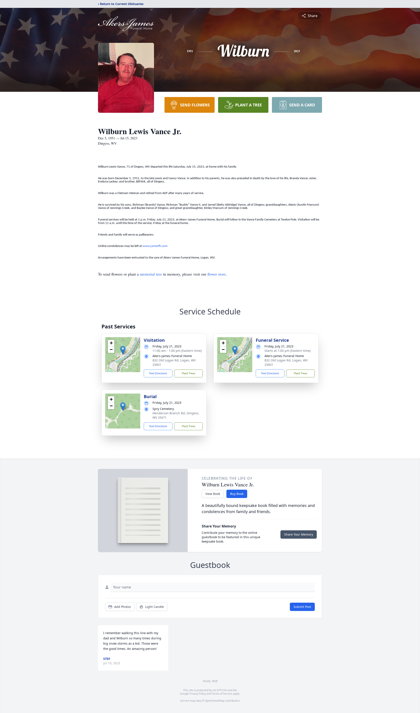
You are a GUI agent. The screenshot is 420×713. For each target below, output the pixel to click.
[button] (123, 350)
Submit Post (302, 607)
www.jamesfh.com (155, 246)
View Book (212, 494)
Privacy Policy (197, 694)
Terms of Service (222, 694)
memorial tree (151, 274)
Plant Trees (188, 373)
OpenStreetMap (214, 701)
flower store (216, 274)
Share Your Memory (298, 534)
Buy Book (236, 494)
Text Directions (158, 373)
